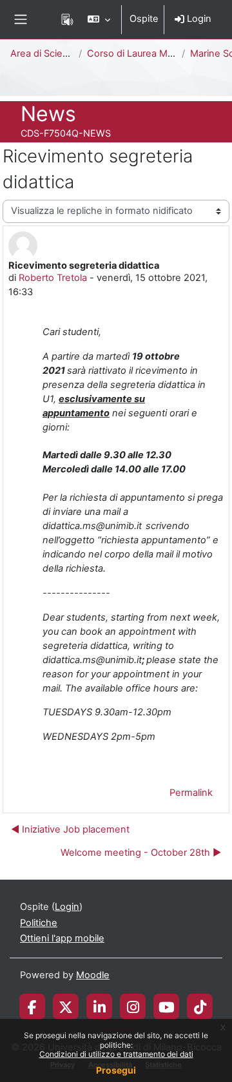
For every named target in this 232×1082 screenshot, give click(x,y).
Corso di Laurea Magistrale (146, 53)
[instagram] (133, 1007)
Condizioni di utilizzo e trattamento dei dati (116, 1054)
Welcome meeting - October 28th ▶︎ (141, 852)
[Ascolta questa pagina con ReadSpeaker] (67, 19)
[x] (66, 1007)
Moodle (93, 975)
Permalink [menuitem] (191, 792)
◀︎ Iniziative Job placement (70, 829)
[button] (99, 19)
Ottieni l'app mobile (62, 938)
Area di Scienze (44, 53)
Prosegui (116, 1070)
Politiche (38, 923)
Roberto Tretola (53, 278)
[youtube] (167, 1007)
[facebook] (32, 1007)
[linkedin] (99, 1007)
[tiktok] (200, 1007)
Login (197, 18)
